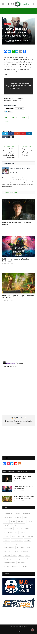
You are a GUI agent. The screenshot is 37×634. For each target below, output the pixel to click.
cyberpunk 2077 (19, 525)
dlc (21, 529)
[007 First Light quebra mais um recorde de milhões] (18, 209)
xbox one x (15, 566)
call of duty (21, 521)
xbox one (6, 566)
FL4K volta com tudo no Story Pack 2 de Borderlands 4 (15, 260)
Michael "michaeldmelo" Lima (14, 40)
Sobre (19, 631)
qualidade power (9, 547)
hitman (7, 117)
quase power (20, 547)
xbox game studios (9, 562)
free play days (12, 532)
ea (4, 532)
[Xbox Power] (18, 4)
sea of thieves (8, 551)
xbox (27, 555)
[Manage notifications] (32, 629)
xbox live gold (22, 562)
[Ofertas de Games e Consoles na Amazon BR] (18, 425)
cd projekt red (8, 525)
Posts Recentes (8, 471)
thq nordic (7, 555)
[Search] (34, 4)
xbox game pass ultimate (23, 559)
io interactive (23, 117)
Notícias (7, 24)
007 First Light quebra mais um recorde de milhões (16, 223)
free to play (23, 532)
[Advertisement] (18, 440)
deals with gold (8, 529)
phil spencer (7, 544)
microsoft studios (17, 540)
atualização (26, 514)
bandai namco (8, 517)
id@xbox (30, 536)
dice (16, 529)
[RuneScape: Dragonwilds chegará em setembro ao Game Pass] (18, 283)
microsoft (6, 540)
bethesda (18, 517)
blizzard (6, 521)
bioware (26, 517)
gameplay (6, 536)
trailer (14, 555)
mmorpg (27, 540)
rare (28, 547)
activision (17, 514)
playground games (19, 544)
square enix (8, 121)
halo (13, 536)
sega (16, 551)
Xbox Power (23, 627)
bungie (13, 521)
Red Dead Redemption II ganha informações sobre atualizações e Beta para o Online (9, 153)
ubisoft (21, 555)
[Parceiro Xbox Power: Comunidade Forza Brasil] (18, 611)
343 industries (8, 514)
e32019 (27, 529)
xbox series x (25, 566)
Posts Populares (21, 471)
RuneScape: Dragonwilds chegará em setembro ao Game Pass (18, 297)
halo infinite (21, 536)
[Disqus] (18, 332)
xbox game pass (8, 559)
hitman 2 (14, 117)
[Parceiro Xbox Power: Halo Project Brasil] (18, 594)
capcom (30, 521)
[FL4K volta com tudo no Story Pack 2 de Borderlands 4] (18, 246)
